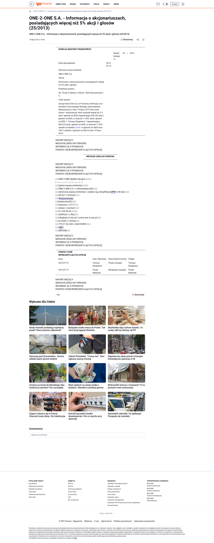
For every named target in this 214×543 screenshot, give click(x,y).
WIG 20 (70, 483)
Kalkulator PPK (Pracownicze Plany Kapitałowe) (123, 503)
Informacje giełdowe (75, 489)
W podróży (85, 4)
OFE (69, 497)
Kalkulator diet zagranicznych (117, 483)
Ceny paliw (32, 492)
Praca (96, 4)
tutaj (75, 538)
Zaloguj (174, 4)
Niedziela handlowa (35, 489)
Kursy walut (111, 494)
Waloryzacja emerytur (36, 486)
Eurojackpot (33, 483)
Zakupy (106, 4)
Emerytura (61, 4)
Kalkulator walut (113, 497)
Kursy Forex (72, 492)
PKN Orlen (32, 497)
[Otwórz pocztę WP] (158, 4)
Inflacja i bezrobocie (114, 489)
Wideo (116, 4)
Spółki (77, 127)
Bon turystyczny (73, 500)
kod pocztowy (66, 198)
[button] (165, 4)
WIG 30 (70, 486)
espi (58, 295)
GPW (113, 192)
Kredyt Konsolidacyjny (154, 496)
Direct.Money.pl (152, 501)
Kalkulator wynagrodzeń (115, 500)
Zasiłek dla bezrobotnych (37, 494)
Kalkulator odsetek (113, 486)
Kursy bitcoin (72, 494)
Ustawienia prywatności (144, 521)
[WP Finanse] (46, 4)
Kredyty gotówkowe (153, 486)
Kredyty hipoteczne (153, 491)
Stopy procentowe (113, 492)
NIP (61, 227)
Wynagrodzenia (112, 505)
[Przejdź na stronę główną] (31, 6)
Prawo (73, 4)
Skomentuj (128, 39)
